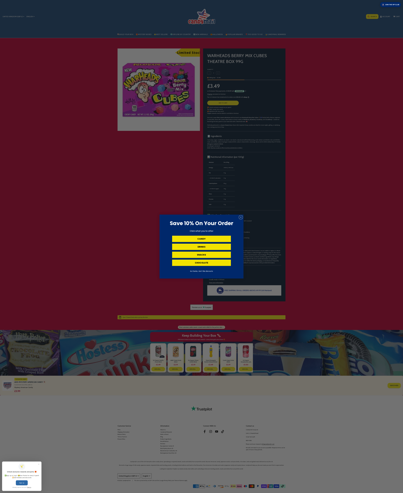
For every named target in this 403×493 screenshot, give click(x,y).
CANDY (201, 238)
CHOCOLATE (201, 262)
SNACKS (201, 254)
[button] (390, 4)
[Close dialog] (241, 217)
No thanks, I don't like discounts (201, 271)
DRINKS (201, 246)
